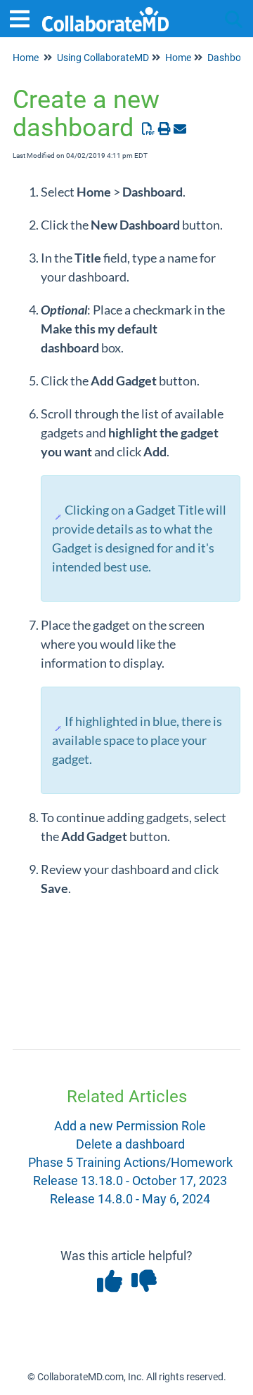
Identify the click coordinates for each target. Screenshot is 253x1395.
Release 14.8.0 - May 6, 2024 (130, 1198)
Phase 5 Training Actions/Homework (130, 1162)
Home (26, 57)
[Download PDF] (149, 128)
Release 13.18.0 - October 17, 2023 (130, 1180)
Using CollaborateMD (103, 57)
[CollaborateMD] (105, 12)
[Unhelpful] (144, 1285)
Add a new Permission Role (130, 1125)
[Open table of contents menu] (24, 17)
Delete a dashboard (130, 1144)
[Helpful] (110, 1285)
